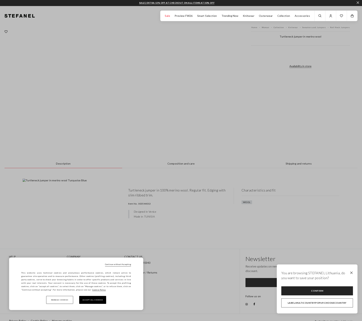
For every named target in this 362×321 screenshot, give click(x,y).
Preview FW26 (184, 15)
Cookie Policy (99, 290)
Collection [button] (283, 15)
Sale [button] (167, 15)
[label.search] (320, 16)
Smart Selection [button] (207, 15)
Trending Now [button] (230, 15)
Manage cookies (59, 300)
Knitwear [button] (248, 15)
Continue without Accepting (118, 264)
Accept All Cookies (93, 300)
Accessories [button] (302, 15)
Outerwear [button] (266, 15)
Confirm (317, 290)
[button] (341, 16)
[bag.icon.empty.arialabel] (352, 16)
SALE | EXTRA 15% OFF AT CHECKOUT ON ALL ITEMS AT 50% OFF (177, 3)
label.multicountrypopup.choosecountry (317, 302)
